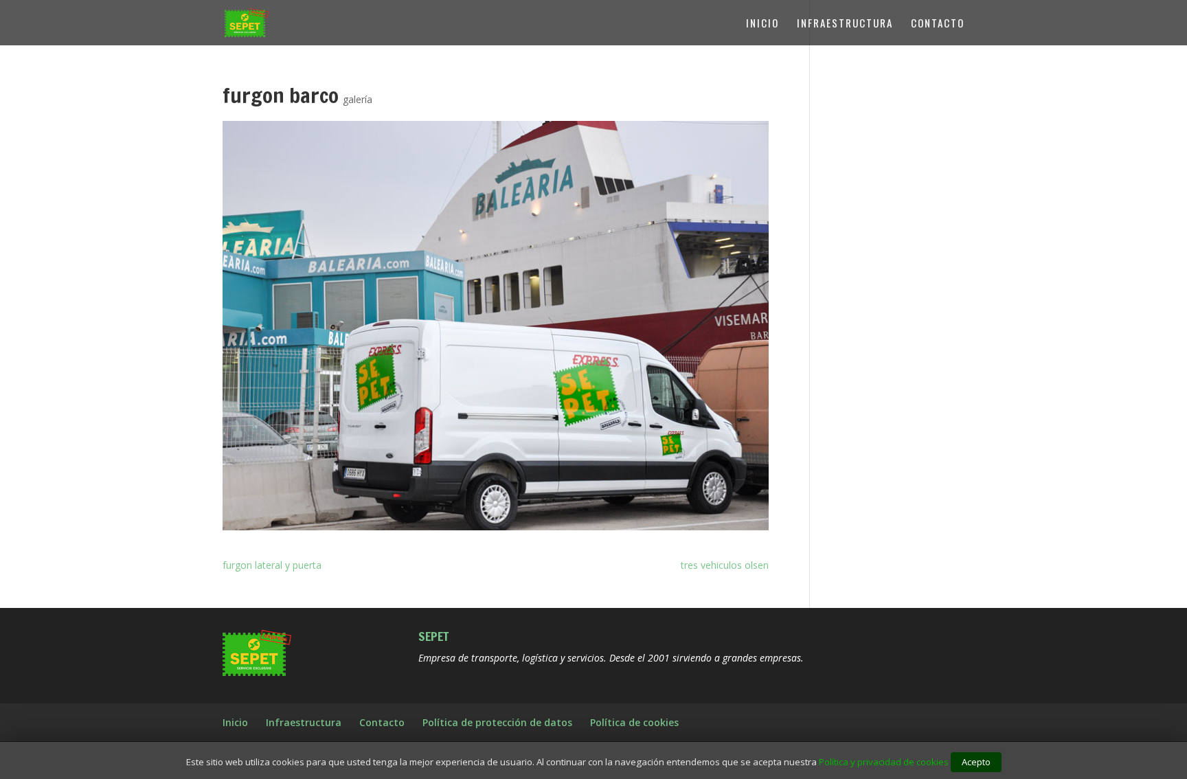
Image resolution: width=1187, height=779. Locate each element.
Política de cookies (634, 722)
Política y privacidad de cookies (884, 762)
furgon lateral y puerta (272, 565)
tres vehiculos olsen (725, 565)
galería (357, 99)
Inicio (762, 24)
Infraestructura (845, 24)
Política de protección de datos (497, 722)
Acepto (976, 762)
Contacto (937, 24)
